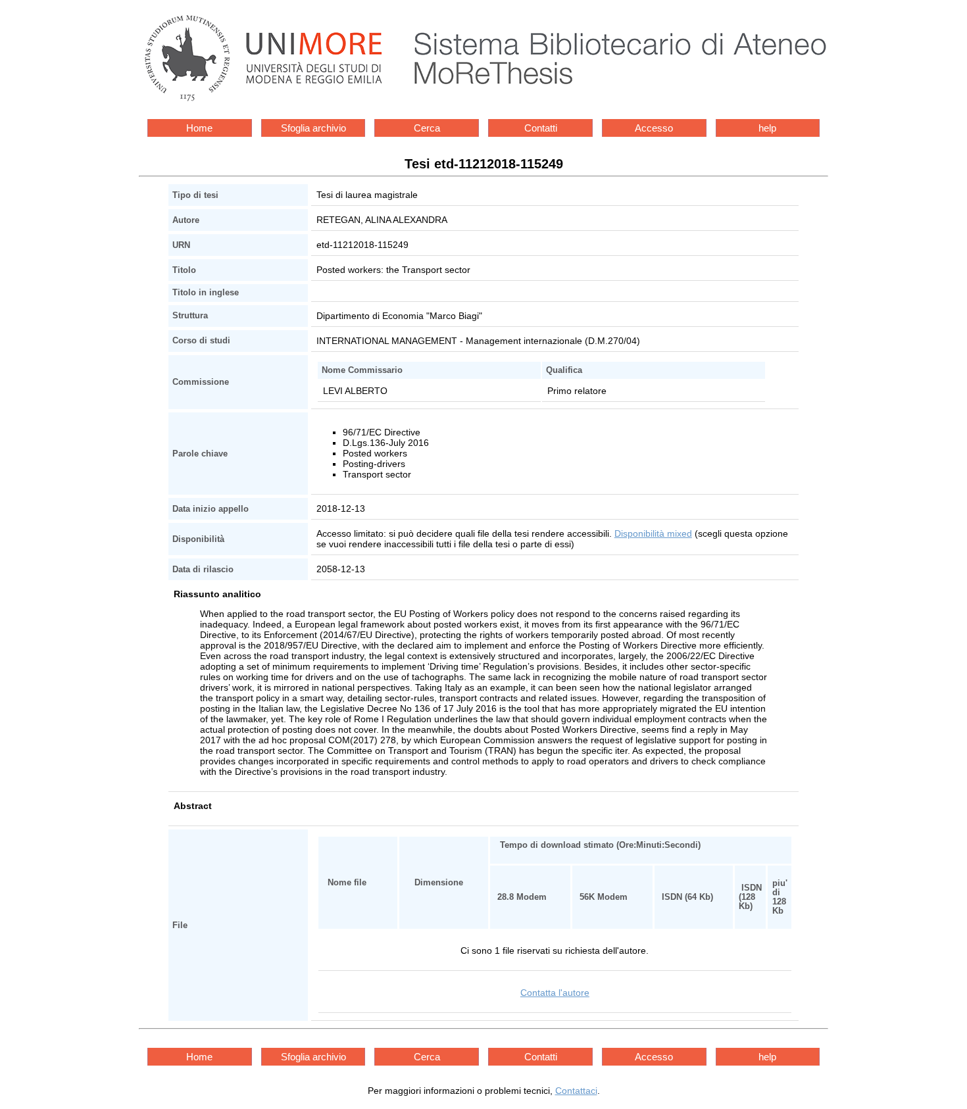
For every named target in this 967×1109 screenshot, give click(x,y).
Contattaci (576, 1090)
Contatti (540, 128)
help (767, 128)
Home (199, 128)
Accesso (654, 128)
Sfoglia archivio (313, 128)
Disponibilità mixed (653, 533)
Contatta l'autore (554, 992)
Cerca (427, 128)
